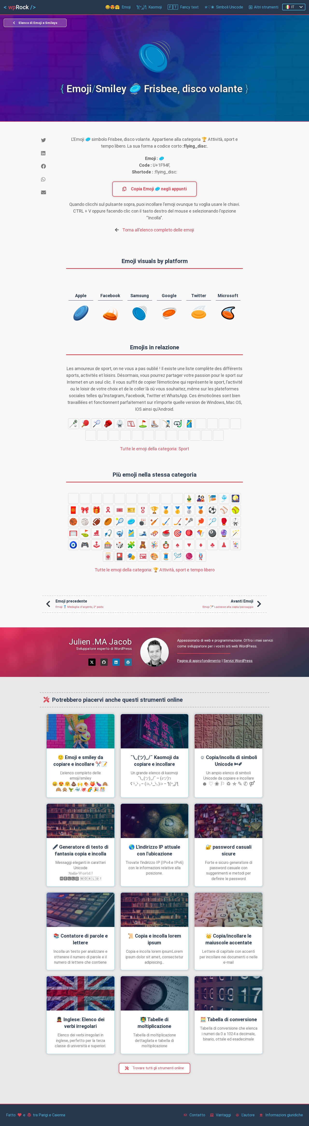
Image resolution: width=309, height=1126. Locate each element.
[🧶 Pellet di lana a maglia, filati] (189, 556)
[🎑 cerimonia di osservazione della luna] (235, 498)
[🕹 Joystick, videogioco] (96, 544)
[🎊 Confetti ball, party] (166, 498)
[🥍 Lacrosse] (73, 423)
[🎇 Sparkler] (108, 498)
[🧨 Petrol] (119, 498)
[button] (49, 140)
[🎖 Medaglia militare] (143, 510)
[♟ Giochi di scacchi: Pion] (224, 544)
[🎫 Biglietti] (131, 510)
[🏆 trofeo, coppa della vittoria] (154, 510)
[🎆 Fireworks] (96, 498)
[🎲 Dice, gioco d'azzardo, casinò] (119, 544)
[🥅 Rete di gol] (131, 423)
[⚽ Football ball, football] (235, 423)
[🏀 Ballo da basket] (114, 435)
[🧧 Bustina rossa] (73, 510)
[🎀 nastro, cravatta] (85, 510)
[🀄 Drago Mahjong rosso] (108, 556)
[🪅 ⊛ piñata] (154, 544)
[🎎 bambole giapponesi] (201, 498)
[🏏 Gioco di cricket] (195, 435)
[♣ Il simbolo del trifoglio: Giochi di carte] (212, 544)
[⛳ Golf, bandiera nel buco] (143, 423)
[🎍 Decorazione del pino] (189, 498)
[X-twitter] (92, 662)
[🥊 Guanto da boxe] (108, 423)
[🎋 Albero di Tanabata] (177, 498)
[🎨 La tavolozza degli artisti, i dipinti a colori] (154, 556)
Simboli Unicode (223, 7)
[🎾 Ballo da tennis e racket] (160, 435)
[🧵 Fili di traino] (166, 556)
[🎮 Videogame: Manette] (85, 544)
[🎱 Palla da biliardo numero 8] (212, 533)
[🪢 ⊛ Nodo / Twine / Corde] (201, 556)
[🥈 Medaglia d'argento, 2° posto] (189, 510)
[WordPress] (128, 662)
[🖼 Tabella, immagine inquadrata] (143, 556)
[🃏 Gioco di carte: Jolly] (235, 544)
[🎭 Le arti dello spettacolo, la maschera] (131, 556)
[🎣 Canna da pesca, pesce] (166, 423)
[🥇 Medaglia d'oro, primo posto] (177, 510)
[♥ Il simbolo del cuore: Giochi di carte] (189, 544)
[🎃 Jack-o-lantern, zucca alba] (73, 498)
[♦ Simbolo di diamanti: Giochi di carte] (201, 544)
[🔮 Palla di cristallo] (224, 533)
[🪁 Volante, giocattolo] (201, 533)
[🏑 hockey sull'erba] (206, 435)
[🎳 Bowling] (183, 435)
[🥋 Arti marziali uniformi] (119, 423)
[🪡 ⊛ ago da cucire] (177, 556)
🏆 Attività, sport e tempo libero (155, 569)
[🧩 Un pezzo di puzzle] (131, 544)
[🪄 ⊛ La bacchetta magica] (235, 533)
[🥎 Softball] (102, 435)
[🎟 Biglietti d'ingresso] (119, 510)
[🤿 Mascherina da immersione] (177, 423)
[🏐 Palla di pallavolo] (125, 435)
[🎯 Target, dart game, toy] (177, 533)
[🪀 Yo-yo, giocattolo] (189, 533)
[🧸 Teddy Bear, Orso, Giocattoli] (143, 544)
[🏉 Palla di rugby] (148, 435)
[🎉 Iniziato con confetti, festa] (154, 498)
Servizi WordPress (238, 661)
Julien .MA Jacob (100, 641)
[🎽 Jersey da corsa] (189, 423)
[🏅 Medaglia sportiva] (166, 510)
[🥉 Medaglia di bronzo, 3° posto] (201, 510)
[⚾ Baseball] (90, 435)
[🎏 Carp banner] (212, 498)
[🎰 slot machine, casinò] (108, 544)
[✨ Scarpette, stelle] (131, 498)
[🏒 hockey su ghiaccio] (218, 435)
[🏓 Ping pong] (85, 423)
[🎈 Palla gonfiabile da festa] (143, 498)
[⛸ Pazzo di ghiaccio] (154, 423)
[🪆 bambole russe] (166, 544)
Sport (154, 448)
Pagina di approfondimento (199, 661)
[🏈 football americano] (137, 435)
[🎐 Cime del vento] (224, 498)
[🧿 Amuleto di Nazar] (73, 544)
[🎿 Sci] (201, 423)
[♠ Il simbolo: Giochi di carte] (177, 544)
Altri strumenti (266, 7)
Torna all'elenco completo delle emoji (158, 229)
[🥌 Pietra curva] (224, 423)
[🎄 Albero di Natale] (85, 498)
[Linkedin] (116, 662)
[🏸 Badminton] (96, 423)
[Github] (104, 662)
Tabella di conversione (228, 1019)
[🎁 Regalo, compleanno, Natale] (96, 510)
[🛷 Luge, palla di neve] (212, 423)
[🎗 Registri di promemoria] (108, 510)
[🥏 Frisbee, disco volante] (172, 435)
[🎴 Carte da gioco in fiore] (119, 556)
